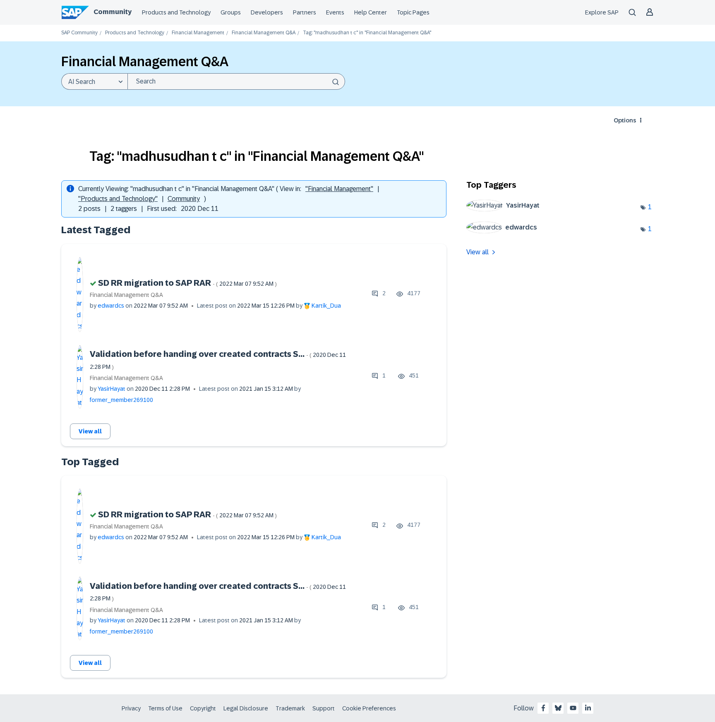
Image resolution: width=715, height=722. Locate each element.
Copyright (203, 708)
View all (90, 431)
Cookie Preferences (369, 708)
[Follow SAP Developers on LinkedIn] (588, 708)
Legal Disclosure (245, 708)
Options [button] (625, 120)
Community (113, 11)
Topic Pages (413, 12)
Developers (267, 12)
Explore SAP (602, 12)
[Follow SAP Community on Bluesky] (558, 708)
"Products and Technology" (118, 198)
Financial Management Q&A (263, 33)
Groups (231, 12)
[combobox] (236, 81)
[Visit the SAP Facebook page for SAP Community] (543, 708)
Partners (304, 12)
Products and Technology (176, 12)
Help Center (370, 12)
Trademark (290, 708)
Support (323, 708)
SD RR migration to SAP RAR (187, 282)
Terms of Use (165, 708)
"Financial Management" (339, 188)
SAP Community (79, 33)
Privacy (131, 708)
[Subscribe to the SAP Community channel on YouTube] (573, 708)
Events (335, 12)
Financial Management (198, 33)
